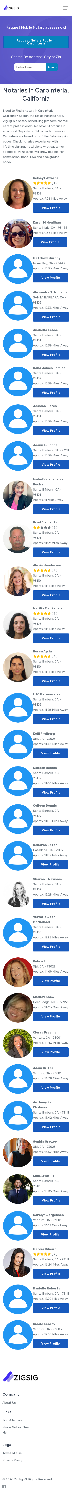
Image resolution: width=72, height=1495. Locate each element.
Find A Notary (12, 1420)
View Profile (51, 208)
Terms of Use (12, 1453)
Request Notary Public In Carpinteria (36, 42)
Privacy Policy (12, 1460)
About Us (9, 1402)
